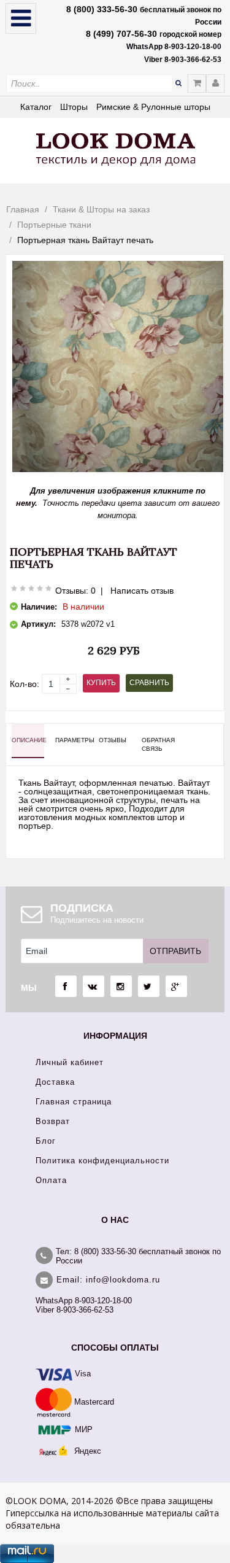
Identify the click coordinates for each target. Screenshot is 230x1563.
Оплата (51, 1180)
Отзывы (112, 740)
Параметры (71, 740)
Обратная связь (158, 744)
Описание (28, 740)
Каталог (36, 107)
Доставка (55, 1082)
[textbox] (89, 83)
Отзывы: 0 (75, 590)
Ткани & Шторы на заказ (101, 209)
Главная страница (74, 1101)
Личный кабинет (70, 1062)
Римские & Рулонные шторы (153, 107)
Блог (46, 1141)
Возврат (53, 1121)
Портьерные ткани (54, 225)
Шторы (74, 107)
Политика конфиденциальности (102, 1160)
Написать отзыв (142, 590)
